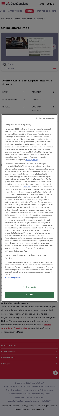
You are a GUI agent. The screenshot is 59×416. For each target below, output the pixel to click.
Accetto (29, 295)
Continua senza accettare (45, 118)
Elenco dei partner (12, 277)
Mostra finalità (29, 287)
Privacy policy (32, 159)
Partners (26, 187)
